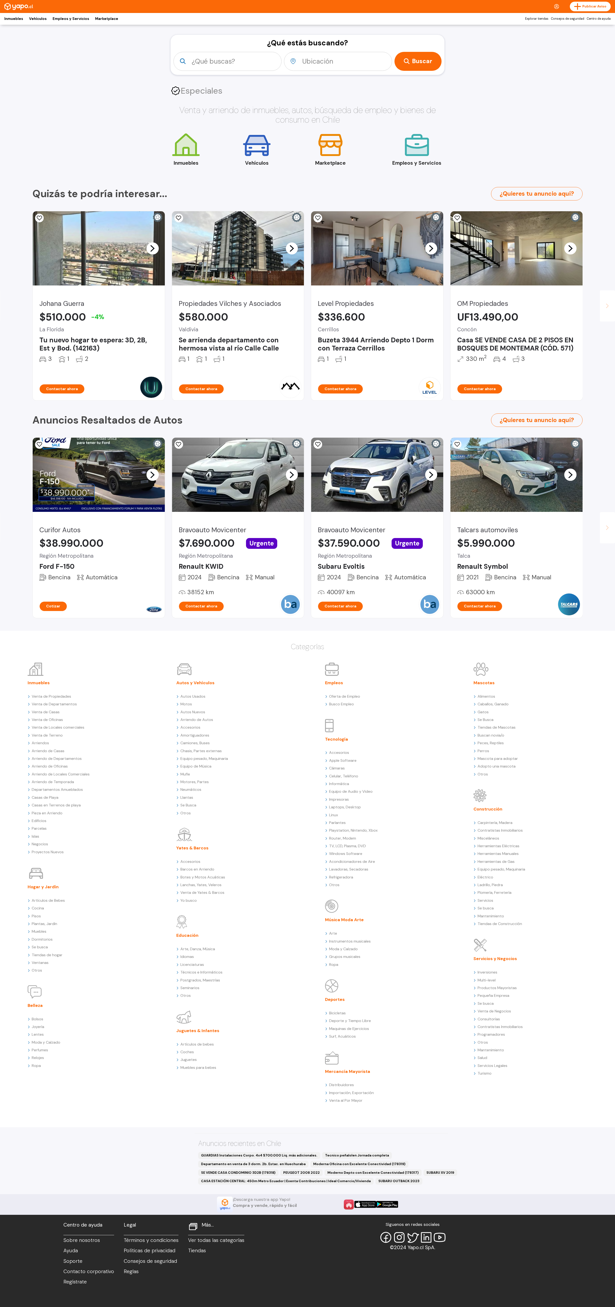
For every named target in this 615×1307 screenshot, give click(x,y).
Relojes (38, 1057)
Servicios (485, 900)
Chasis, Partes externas (201, 750)
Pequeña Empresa (493, 995)
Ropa (36, 1065)
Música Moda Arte (344, 920)
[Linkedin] (426, 1237)
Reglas (131, 1271)
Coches (187, 1051)
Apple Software (343, 760)
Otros (37, 970)
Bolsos (37, 1019)
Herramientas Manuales (498, 853)
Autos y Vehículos (195, 683)
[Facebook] (386, 1237)
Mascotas (484, 683)
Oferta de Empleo (344, 696)
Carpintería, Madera (495, 822)
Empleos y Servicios (71, 18)
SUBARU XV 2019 (440, 1172)
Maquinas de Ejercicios (349, 1028)
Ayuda (70, 1250)
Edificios (39, 820)
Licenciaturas (192, 964)
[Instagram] (399, 1237)
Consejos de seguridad (567, 19)
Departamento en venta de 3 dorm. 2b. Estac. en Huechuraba (253, 1164)
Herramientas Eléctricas (498, 845)
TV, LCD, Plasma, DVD (347, 845)
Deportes (335, 999)
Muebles (39, 931)
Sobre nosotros (81, 1240)
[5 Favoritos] (39, 218)
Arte (333, 933)
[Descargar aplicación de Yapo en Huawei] (348, 1204)
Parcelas (39, 828)
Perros (483, 750)
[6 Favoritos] (318, 218)
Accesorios (190, 727)
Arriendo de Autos (196, 719)
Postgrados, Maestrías (200, 980)
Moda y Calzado (46, 1042)
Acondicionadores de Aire (352, 861)
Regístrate (75, 1281)
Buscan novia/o (491, 735)
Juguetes (188, 1059)
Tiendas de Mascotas (497, 727)
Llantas (186, 797)
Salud (482, 1057)
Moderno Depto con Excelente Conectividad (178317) (373, 1172)
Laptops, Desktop (345, 807)
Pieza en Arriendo (47, 813)
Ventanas (40, 962)
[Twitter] (412, 1237)
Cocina (38, 908)
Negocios (40, 844)
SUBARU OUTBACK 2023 (398, 1181)
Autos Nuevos (192, 711)
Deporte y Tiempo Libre (350, 1020)
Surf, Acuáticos (342, 1036)
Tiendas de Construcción (500, 923)
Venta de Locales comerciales (58, 727)
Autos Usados (192, 696)
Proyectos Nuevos (48, 851)
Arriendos (40, 742)
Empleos (334, 683)
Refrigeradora (341, 877)
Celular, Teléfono (343, 776)
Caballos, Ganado (493, 704)
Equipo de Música (195, 766)
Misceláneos (488, 838)
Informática (339, 783)
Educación (187, 935)
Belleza (35, 1005)
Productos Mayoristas (497, 987)
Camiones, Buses (195, 742)
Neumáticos (190, 789)
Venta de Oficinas (47, 719)
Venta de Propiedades (51, 696)
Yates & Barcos (192, 848)
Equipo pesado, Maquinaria (204, 758)
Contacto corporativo (88, 1271)
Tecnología (336, 739)
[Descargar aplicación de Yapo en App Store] (365, 1204)
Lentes (38, 1034)
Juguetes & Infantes (197, 1031)
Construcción (488, 809)
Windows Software (345, 853)
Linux (333, 814)
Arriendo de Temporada (53, 781)
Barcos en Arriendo (197, 869)
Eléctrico (485, 877)
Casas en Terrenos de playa (56, 805)
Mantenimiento (491, 916)
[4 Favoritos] (178, 218)
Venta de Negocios (494, 1011)
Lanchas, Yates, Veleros (200, 884)
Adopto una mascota (497, 766)
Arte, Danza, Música (197, 948)
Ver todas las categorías (216, 1240)
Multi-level (487, 980)
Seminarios (189, 987)
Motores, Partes (194, 781)
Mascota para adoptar (498, 758)
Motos (186, 704)
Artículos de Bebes (48, 900)
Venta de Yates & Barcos (202, 892)
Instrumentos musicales (350, 941)
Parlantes (337, 822)
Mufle (185, 774)
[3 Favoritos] (457, 444)
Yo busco (188, 900)
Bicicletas (337, 1013)
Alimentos (486, 696)
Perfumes (40, 1050)
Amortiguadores (194, 735)
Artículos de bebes (197, 1044)
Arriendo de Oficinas (50, 766)
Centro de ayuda (599, 19)
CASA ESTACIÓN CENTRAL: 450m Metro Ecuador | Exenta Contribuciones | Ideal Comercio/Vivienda (286, 1181)
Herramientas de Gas (496, 861)
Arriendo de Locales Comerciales (61, 774)
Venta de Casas (46, 711)
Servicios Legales (492, 1065)
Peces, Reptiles (491, 742)
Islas (35, 836)
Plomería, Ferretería (494, 892)
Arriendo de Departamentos (57, 758)
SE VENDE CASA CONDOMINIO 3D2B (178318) (238, 1172)
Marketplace (106, 18)
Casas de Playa (45, 797)
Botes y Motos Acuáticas (202, 877)
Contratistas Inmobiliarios (500, 830)
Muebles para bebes (198, 1067)
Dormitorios (42, 939)
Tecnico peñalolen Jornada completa (357, 1155)
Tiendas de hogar (47, 954)
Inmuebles (13, 18)
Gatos (483, 711)
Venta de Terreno (47, 735)
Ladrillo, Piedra (490, 884)
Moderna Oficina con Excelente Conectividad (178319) (359, 1164)
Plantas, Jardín (44, 923)
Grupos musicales (344, 956)
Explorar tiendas (536, 19)
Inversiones (487, 972)
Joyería (38, 1026)
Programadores (491, 1034)
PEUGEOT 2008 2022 (301, 1172)
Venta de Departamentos (54, 704)
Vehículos (38, 18)
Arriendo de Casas (48, 750)
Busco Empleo (341, 704)
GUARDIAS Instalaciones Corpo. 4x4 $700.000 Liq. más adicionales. (259, 1155)
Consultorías (489, 1019)
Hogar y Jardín (43, 887)
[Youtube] (439, 1237)
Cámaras (337, 768)
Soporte (72, 1261)
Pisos (36, 916)
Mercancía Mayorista (347, 1071)
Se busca (40, 947)
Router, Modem (342, 838)
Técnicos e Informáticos (201, 972)
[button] (153, 248)
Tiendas (197, 1250)
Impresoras (339, 799)
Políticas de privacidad (149, 1250)
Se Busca (188, 805)
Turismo (485, 1073)
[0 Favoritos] (39, 444)
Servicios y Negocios (495, 959)
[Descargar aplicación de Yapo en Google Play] (387, 1204)
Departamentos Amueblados (57, 789)
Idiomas (187, 956)
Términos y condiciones (151, 1240)
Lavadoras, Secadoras (348, 869)
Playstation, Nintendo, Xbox (353, 830)
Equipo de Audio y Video (351, 791)
